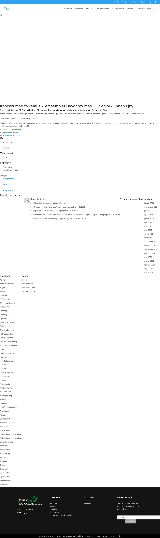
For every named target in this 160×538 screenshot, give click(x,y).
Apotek (3, 280)
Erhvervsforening (7, 330)
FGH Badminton (6, 334)
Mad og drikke (118, 9)
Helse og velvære (7, 353)
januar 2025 (149, 203)
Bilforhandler (5, 299)
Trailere (3, 465)
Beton (2, 291)
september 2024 (151, 207)
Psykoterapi (5, 411)
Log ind (25, 280)
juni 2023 (148, 222)
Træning (3, 461)
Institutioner (5, 376)
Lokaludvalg (67, 9)
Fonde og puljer (6, 338)
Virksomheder (103, 9)
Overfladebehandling (8, 407)
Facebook (87, 503)
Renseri (3, 415)
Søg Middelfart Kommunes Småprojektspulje (48, 203)
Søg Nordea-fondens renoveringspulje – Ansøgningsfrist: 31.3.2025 (58, 218)
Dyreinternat (5, 318)
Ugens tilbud (5, 473)
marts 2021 (149, 261)
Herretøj (3, 357)
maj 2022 (148, 230)
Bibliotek (3, 295)
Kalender (79, 9)
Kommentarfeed (28, 287)
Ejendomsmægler (7, 322)
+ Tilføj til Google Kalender (10, 129)
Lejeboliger (149, 2)
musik (17, 135)
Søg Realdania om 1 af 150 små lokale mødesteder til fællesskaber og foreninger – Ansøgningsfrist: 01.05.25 (75, 214)
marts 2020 (149, 272)
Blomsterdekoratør (7, 303)
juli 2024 (148, 211)
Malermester (5, 384)
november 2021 (150, 245)
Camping (3, 311)
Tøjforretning (5, 453)
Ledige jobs (126, 2)
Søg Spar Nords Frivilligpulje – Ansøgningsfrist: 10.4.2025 (54, 211)
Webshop (4, 484)
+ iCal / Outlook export (9, 132)
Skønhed (3, 422)
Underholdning (9, 190)
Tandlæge (4, 446)
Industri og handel (7, 372)
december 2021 (151, 242)
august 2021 (149, 253)
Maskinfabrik (5, 392)
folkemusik (9, 135)
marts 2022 (149, 238)
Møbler (3, 399)
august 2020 (149, 268)
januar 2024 (149, 218)
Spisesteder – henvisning (10, 434)
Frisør (2, 349)
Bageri (2, 287)
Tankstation (5, 450)
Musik (5, 184)
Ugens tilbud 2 (6, 477)
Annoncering (55, 512)
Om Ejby (117, 2)
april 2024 (148, 214)
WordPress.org (28, 291)
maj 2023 (148, 226)
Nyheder (89, 9)
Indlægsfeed (27, 284)
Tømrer (3, 457)
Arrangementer (9, 179)
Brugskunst (5, 307)
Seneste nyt (5, 419)
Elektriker (4, 326)
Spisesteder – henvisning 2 (11, 438)
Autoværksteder (7, 284)
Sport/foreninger (144, 9)
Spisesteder (5, 430)
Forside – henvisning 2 (9, 345)
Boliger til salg (138, 2)
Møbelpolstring (6, 396)
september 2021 (151, 249)
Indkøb (130, 9)
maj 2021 (148, 257)
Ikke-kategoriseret (7, 361)
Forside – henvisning (8, 342)
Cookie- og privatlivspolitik (61, 515)
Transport (4, 469)
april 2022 (148, 234)
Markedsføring (6, 388)
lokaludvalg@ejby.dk (24, 509)
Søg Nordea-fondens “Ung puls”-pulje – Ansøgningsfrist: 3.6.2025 (57, 207)
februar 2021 (149, 265)
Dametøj (3, 314)
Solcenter (4, 426)
